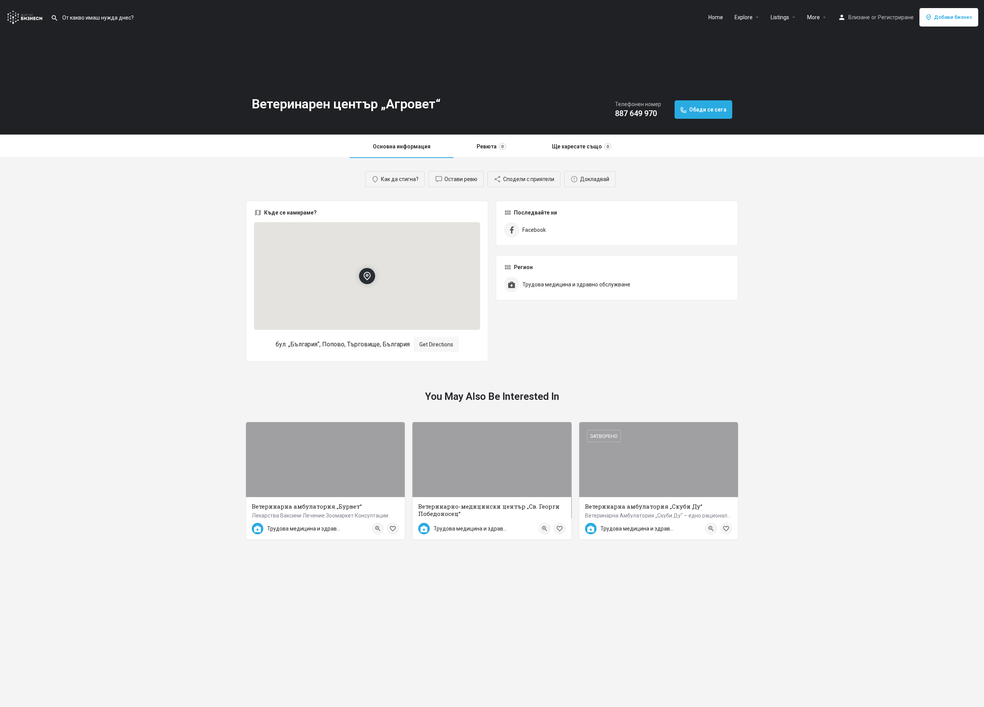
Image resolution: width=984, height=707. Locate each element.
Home (715, 17)
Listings (780, 17)
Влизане (859, 17)
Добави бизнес (953, 17)
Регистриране (896, 17)
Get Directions (436, 344)
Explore (744, 17)
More (813, 17)
